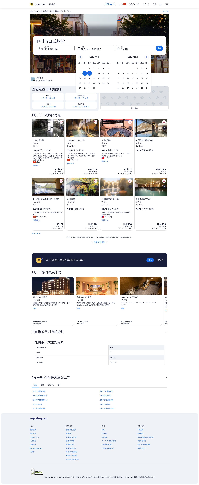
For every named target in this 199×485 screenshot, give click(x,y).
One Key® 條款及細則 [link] (109, 441)
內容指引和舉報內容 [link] (108, 448)
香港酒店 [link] (69, 433)
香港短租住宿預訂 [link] (71, 437)
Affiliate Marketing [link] (36, 448)
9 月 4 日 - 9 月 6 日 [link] (48, 98)
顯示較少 (36, 165)
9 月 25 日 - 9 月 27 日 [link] (48, 107)
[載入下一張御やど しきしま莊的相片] (96, 128)
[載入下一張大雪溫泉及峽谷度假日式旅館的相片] (62, 187)
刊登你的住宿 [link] (34, 437)
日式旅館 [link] (45, 11)
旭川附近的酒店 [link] (105, 396)
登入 (167, 4)
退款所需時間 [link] (142, 441)
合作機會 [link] (33, 441)
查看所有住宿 (99, 242)
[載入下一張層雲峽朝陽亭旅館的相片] (164, 128)
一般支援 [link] (140, 430)
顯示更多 (35, 233)
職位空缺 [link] (33, 433)
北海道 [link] (57, 11)
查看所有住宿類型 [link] (71, 452)
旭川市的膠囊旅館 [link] (39, 409)
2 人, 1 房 (124, 49)
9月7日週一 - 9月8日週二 (91, 49)
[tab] (35, 384)
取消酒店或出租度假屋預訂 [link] (146, 437)
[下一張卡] (164, 301)
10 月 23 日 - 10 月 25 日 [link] (80, 107)
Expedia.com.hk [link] (35, 11)
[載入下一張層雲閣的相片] (96, 187)
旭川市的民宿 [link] (37, 404)
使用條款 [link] (104, 437)
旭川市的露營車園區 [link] (107, 409)
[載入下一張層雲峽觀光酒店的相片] (164, 187)
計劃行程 (166, 11)
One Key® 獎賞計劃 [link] (72, 459)
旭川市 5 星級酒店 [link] (106, 391)
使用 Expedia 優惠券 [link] (144, 444)
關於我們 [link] (33, 430)
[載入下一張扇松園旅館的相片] (62, 128)
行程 (154, 4)
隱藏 (34, 308)
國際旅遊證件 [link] (142, 448)
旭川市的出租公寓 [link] (106, 400)
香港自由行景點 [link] (71, 430)
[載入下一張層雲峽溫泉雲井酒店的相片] (130, 187)
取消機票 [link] (140, 433)
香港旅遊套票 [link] (70, 441)
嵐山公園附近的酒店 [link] (40, 396)
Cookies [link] (104, 433)
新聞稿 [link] (32, 452)
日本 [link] (51, 11)
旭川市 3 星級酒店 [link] (39, 391)
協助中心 (146, 4)
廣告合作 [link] (33, 444)
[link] (61, 122)
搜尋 (159, 48)
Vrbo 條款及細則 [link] (107, 444)
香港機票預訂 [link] (70, 444)
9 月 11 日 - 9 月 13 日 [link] (81, 98)
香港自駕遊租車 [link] (71, 448)
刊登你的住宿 (134, 4)
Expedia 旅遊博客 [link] (71, 455)
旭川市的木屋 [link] (105, 404)
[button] (89, 68)
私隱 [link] (103, 430)
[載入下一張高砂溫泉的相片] (130, 128)
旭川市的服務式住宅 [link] (40, 400)
